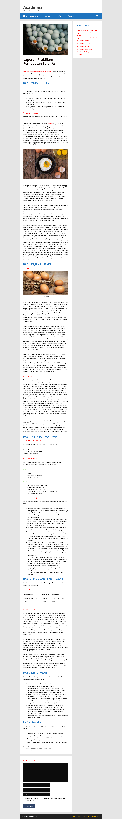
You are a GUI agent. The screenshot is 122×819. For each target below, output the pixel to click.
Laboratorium (35, 16)
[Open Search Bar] (97, 16)
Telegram (71, 16)
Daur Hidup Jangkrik (83, 41)
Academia (33, 7)
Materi (59, 16)
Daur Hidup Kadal (83, 46)
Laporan (47, 16)
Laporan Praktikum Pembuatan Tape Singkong (38, 748)
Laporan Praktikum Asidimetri (87, 30)
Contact (79, 816)
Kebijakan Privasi (95, 816)
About (74, 816)
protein (50, 124)
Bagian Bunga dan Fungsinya (33, 750)
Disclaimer (86, 816)
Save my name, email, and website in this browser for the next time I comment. (45, 799)
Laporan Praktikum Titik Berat (87, 38)
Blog (25, 16)
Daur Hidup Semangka (84, 49)
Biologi (27, 746)
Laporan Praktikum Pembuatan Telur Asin (37, 72)
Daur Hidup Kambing (84, 43)
